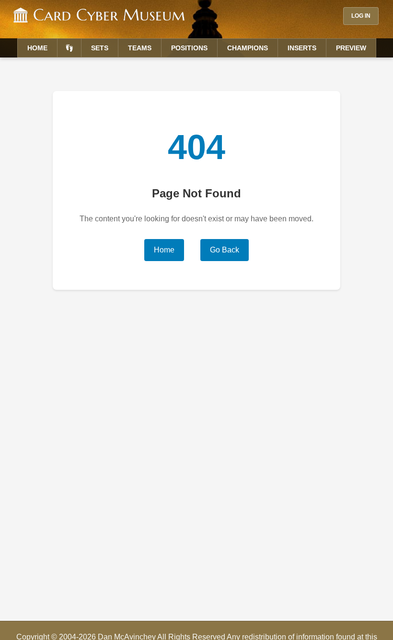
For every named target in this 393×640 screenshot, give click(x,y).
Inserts (302, 48)
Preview (351, 48)
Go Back (224, 250)
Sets (99, 48)
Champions (247, 48)
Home (37, 48)
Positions (189, 48)
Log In (360, 15)
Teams (139, 48)
